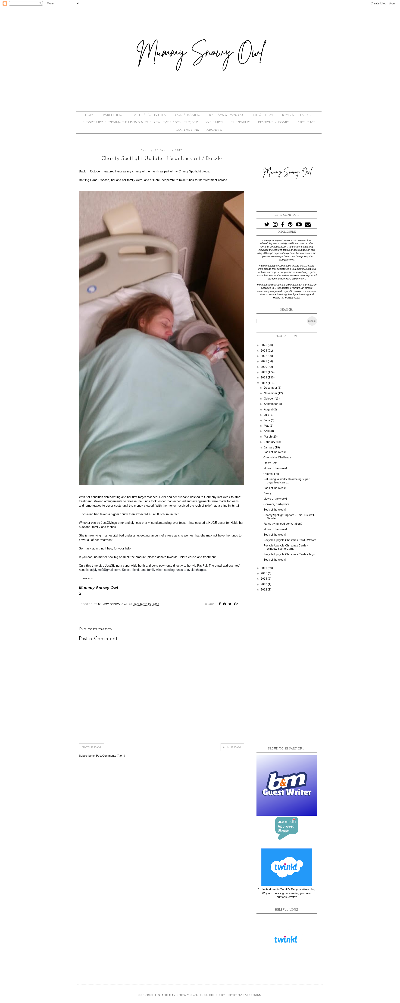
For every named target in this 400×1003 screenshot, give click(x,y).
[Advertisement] (286, 668)
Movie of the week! (275, 468)
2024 (264, 350)
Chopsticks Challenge (277, 457)
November (271, 393)
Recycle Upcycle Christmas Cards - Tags (289, 554)
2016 (264, 568)
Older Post (232, 747)
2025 (264, 345)
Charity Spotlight (190, 171)
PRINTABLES (240, 122)
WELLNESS (214, 122)
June (267, 420)
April (267, 431)
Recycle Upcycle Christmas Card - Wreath (289, 540)
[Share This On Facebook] (220, 604)
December (271, 387)
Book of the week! (274, 452)
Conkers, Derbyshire (276, 504)
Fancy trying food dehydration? (282, 523)
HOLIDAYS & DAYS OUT (226, 115)
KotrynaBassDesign (244, 995)
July (267, 414)
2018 (264, 377)
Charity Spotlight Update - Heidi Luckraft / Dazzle (289, 517)
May (267, 425)
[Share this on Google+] (236, 604)
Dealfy (267, 493)
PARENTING (112, 115)
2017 (264, 383)
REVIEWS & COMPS (274, 122)
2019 (264, 372)
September (271, 404)
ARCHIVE (214, 130)
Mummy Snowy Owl (180, 995)
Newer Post (91, 747)
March (268, 436)
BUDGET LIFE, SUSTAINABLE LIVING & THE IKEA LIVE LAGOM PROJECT (140, 122)
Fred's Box (270, 463)
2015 (264, 573)
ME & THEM (263, 115)
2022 (264, 356)
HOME (90, 115)
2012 (264, 589)
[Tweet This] (230, 604)
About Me (306, 122)
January (269, 447)
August (268, 409)
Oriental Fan (271, 474)
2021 (264, 361)
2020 (264, 366)
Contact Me (187, 130)
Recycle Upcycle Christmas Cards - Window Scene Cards (285, 547)
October (269, 398)
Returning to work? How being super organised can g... (286, 481)
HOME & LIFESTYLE (296, 115)
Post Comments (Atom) (110, 755)
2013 (264, 584)
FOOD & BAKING (186, 115)
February (270, 442)
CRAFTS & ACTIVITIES (148, 115)
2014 (264, 578)
